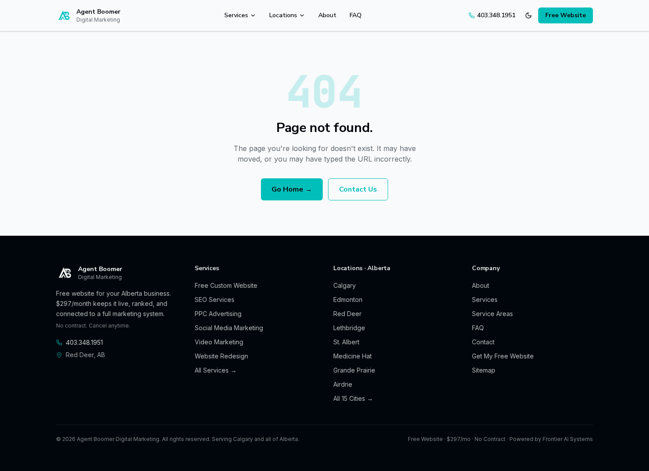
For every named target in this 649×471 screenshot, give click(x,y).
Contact (483, 342)
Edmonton (347, 299)
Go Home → (292, 189)
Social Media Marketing (229, 328)
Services (236, 15)
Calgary (344, 285)
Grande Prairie (354, 370)
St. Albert (346, 342)
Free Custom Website (226, 285)
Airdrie (342, 384)
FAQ (356, 15)
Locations (283, 15)
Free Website (565, 15)
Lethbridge (349, 328)
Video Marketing (219, 342)
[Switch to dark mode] (528, 15)
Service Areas (492, 313)
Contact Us (358, 189)
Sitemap (483, 370)
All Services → (216, 370)
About (327, 15)
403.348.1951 (496, 15)
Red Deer (347, 313)
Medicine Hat (352, 356)
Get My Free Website (503, 356)
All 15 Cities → (353, 398)
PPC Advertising (218, 313)
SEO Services (214, 299)
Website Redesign (221, 356)
